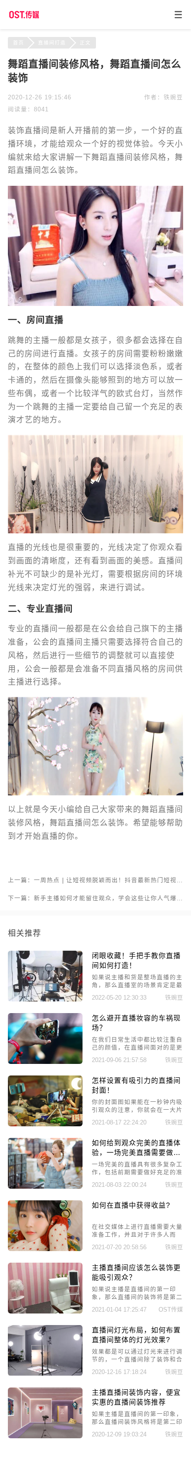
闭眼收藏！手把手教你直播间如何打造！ (136, 960)
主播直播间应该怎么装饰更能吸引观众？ (136, 1272)
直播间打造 (52, 42)
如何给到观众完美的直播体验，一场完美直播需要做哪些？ (136, 1148)
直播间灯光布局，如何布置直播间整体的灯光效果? (136, 1335)
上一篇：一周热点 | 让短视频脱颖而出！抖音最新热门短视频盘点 (95, 880)
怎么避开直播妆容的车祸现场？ (136, 1023)
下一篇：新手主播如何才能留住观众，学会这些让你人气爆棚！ (95, 898)
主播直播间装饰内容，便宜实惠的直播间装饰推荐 (136, 1397)
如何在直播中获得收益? (131, 1205)
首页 (18, 42)
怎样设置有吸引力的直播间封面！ (136, 1085)
